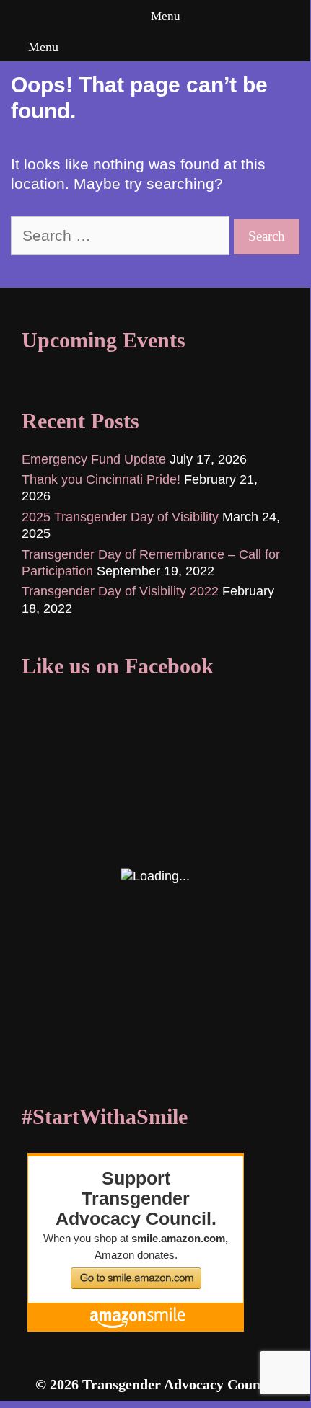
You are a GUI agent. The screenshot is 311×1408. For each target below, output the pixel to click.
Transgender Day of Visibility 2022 (120, 591)
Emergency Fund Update (94, 459)
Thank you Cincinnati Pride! (101, 479)
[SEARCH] (296, 46)
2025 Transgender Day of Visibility (120, 517)
